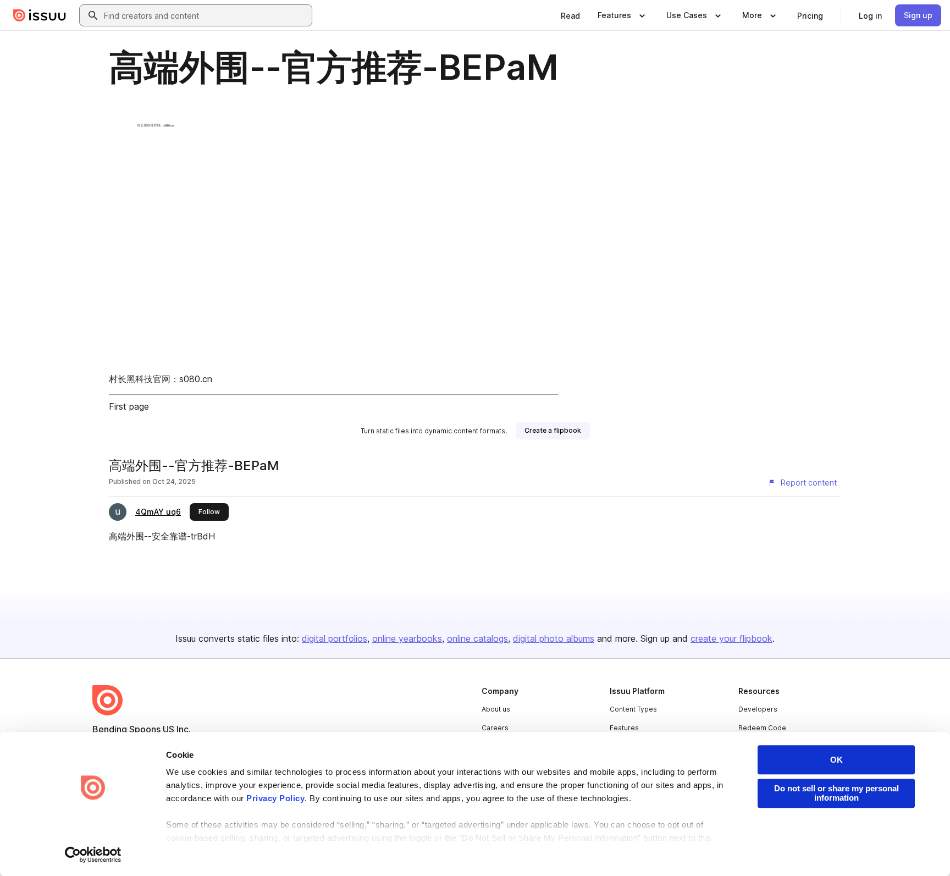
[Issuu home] (39, 15)
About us (496, 709)
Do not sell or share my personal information (836, 793)
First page (129, 406)
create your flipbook (731, 638)
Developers (757, 709)
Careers (495, 728)
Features (624, 728)
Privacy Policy (275, 798)
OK (836, 759)
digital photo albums (553, 638)
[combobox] (205, 15)
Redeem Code (762, 728)
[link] (570, 15)
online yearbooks (407, 638)
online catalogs (477, 638)
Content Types (633, 709)
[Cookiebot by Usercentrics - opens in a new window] (93, 854)
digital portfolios (334, 638)
